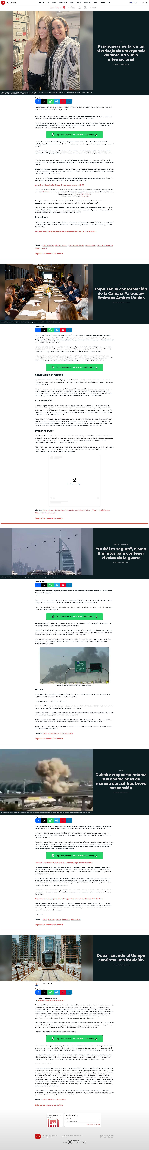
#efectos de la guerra (66, 733)
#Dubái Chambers (104, 510)
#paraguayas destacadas (76, 245)
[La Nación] (8, 3)
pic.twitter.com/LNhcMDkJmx (82, 194)
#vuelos (58, 919)
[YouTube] (112, 1137)
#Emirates (44, 248)
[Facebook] (101, 1137)
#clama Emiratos (53, 733)
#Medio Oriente (75, 919)
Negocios (121, 284)
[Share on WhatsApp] (50, 101)
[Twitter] (105, 1137)
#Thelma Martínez (48, 245)
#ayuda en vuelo (90, 245)
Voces (121, 951)
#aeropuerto (66, 919)
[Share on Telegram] (57, 101)
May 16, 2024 (85, 196)
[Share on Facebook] (38, 101)
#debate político (61, 1099)
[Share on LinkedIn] (69, 101)
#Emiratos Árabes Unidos (48, 513)
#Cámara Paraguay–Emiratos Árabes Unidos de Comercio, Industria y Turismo (66, 510)
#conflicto (51, 919)
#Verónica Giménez (61, 245)
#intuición (51, 1099)
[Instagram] (108, 1137)
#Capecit (94, 510)
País (121, 41)
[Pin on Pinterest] (63, 101)
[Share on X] (44, 101)
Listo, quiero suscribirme (93, 1124)
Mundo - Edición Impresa (121, 544)
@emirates (46, 192)
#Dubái (37, 248)
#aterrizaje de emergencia (105, 245)
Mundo (121, 770)
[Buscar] (146, 3)
